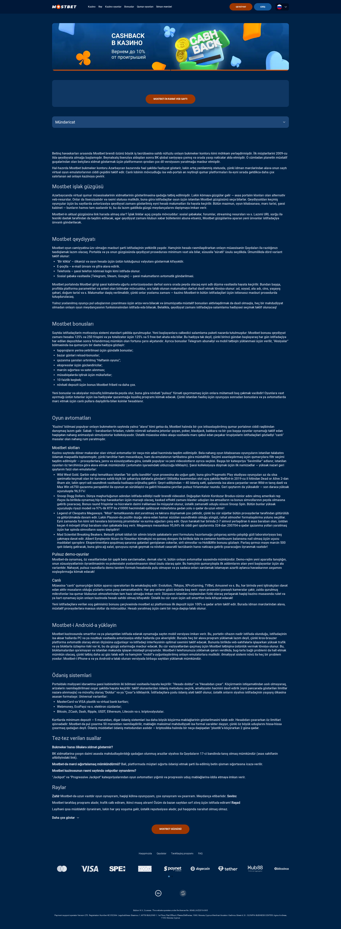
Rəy (100, 6)
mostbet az (146, 604)
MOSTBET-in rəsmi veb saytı (170, 99)
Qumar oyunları (145, 6)
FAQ (200, 853)
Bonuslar (129, 6)
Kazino (92, 6)
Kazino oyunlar (113, 6)
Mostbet (75, 168)
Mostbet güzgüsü (170, 829)
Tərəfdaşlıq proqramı (182, 853)
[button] (169, 876)
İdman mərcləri (164, 6)
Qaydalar (161, 853)
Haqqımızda (145, 853)
